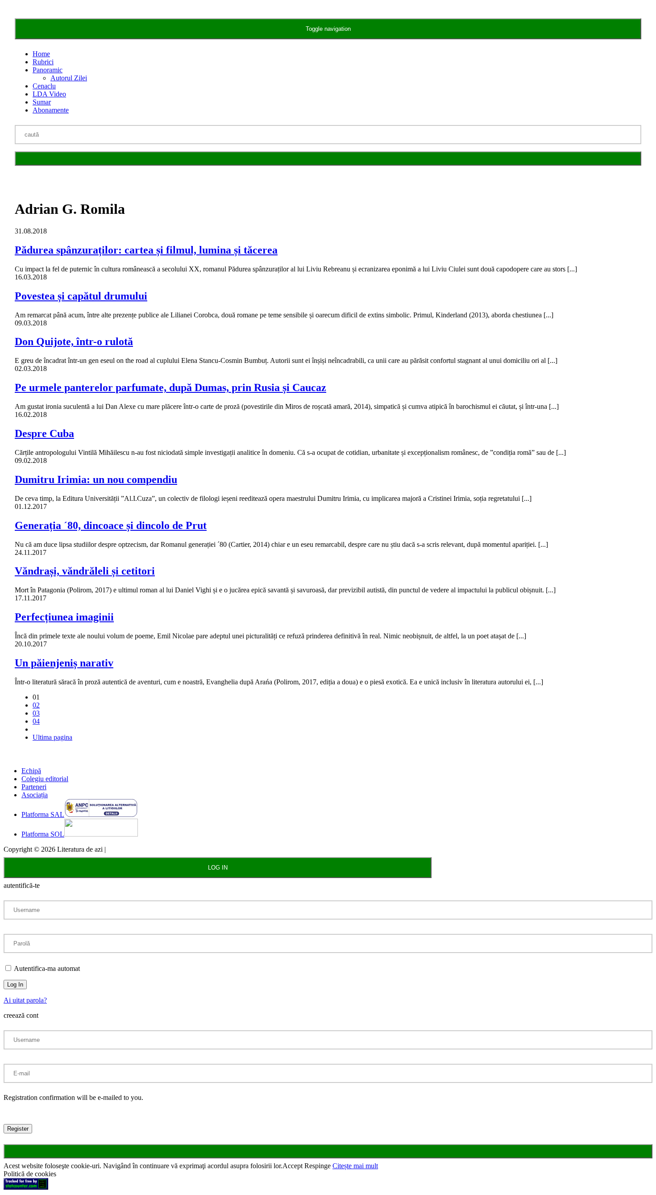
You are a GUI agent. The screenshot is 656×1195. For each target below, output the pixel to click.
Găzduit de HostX (133, 849)
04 (36, 721)
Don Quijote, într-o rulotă (74, 341)
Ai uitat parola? (25, 1000)
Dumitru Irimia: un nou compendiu (96, 479)
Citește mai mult (355, 1166)
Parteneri (33, 787)
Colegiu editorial (44, 779)
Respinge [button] (317, 1166)
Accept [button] (292, 1166)
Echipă (31, 770)
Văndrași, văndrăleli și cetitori (85, 571)
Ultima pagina (52, 737)
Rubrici (43, 62)
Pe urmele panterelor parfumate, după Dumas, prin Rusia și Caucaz (170, 387)
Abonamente (51, 110)
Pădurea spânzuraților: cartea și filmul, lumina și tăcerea (146, 250)
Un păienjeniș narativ (64, 663)
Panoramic (47, 70)
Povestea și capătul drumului (81, 296)
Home (41, 54)
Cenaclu (44, 86)
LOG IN (218, 867)
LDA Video (49, 94)
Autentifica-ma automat (46, 968)
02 (36, 705)
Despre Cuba (44, 433)
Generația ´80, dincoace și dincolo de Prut (111, 525)
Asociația (34, 795)
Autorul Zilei (68, 78)
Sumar (42, 102)
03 (36, 713)
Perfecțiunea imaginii (64, 617)
